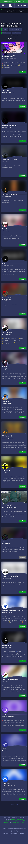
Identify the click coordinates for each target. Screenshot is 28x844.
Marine (4, 749)
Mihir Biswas (6, 471)
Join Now (22, 72)
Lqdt (3, 542)
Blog (20, 822)
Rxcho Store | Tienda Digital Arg (13, 611)
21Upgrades (6, 783)
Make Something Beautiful (10, 680)
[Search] (2, 10)
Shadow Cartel (7, 645)
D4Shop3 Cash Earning (9, 125)
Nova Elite (5, 91)
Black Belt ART (7, 332)
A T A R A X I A (7, 505)
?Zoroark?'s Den (7, 298)
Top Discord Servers (13, 39)
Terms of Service (6, 822)
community (15, 29)
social (16, 33)
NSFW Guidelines (15, 822)
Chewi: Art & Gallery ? (9, 160)
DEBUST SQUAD (7, 401)
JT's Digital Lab (7, 436)
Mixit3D (4, 263)
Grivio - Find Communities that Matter (10, 820)
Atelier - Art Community (10, 576)
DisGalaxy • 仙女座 (8, 56)
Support (24, 822)
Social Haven (6, 367)
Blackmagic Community (9, 194)
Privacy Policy (23, 820)
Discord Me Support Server (17, 819)
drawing (6, 33)
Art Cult (4, 229)
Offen (4, 714)
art (5, 29)
